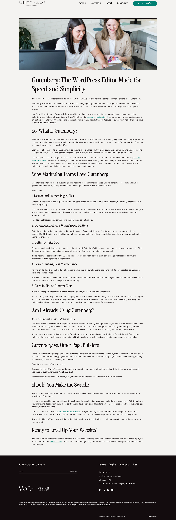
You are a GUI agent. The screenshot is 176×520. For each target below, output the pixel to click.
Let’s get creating (145, 3)
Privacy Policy (152, 516)
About (109, 3)
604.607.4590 (105, 480)
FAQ (135, 465)
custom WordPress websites (67, 411)
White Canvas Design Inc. (117, 516)
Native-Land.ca (105, 505)
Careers (102, 465)
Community (122, 3)
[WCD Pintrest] (108, 490)
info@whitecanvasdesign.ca (110, 476)
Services (95, 3)
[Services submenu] (100, 3)
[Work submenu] (85, 3)
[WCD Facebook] (100, 490)
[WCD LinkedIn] (112, 490)
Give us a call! (56, 441)
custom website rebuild (97, 116)
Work (81, 3)
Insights (112, 465)
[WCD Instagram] (104, 490)
